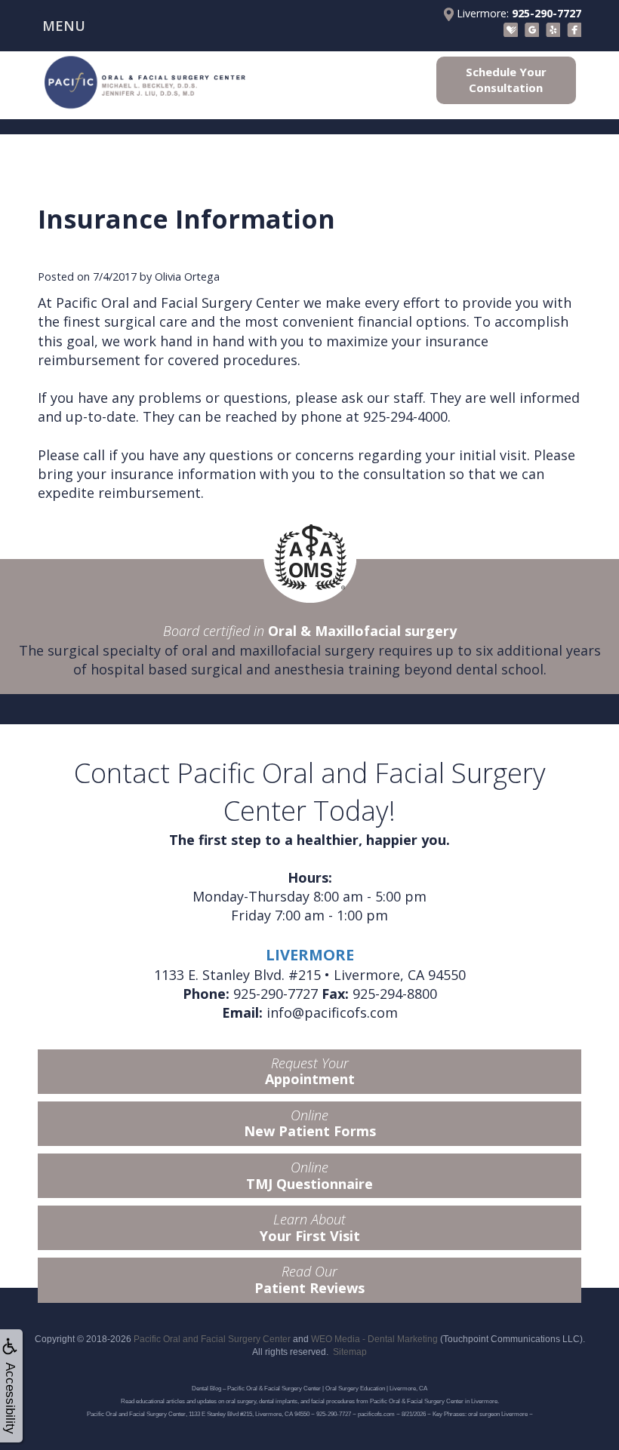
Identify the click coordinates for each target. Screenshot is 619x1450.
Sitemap (350, 1352)
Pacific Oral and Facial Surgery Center (212, 1339)
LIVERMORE (310, 955)
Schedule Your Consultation (506, 79)
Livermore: (517, 13)
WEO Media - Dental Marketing (374, 1339)
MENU (63, 26)
